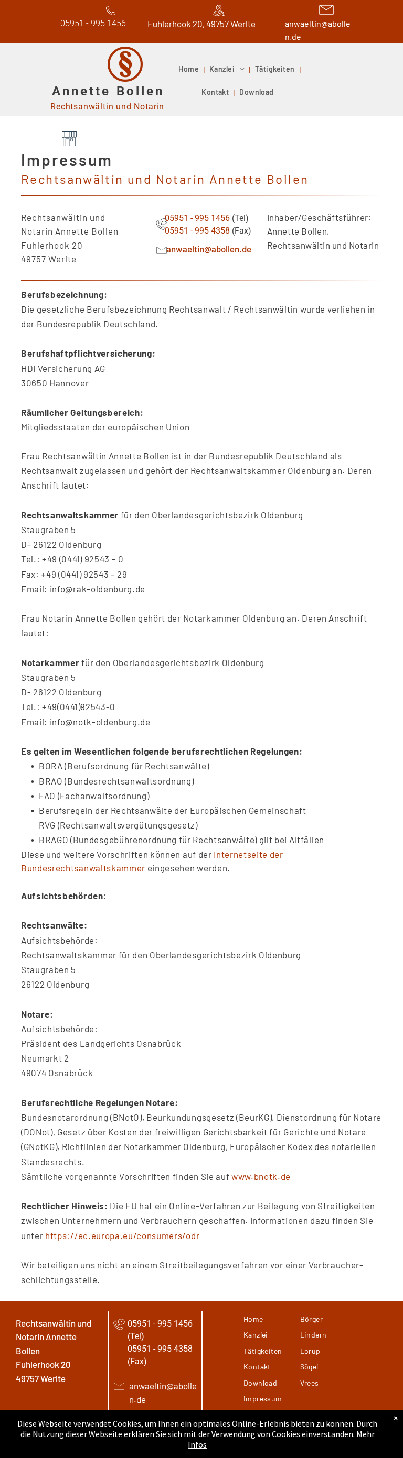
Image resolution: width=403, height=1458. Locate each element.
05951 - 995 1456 (197, 218)
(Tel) (240, 218)
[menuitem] (189, 69)
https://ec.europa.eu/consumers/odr (122, 1235)
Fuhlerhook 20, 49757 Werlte (201, 23)
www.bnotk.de (261, 1176)
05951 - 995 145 (90, 23)
